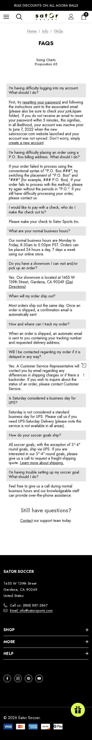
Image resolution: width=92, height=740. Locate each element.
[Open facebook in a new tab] (7, 678)
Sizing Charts (46, 60)
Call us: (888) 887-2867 (29, 605)
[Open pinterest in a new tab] (28, 678)
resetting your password (41, 102)
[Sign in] (71, 16)
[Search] (19, 17)
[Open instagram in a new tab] (18, 678)
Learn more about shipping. (42, 463)
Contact (26, 520)
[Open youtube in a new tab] (39, 678)
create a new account (26, 143)
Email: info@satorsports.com (31, 610)
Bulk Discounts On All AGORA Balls (46, 5)
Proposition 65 (46, 64)
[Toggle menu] (6, 16)
